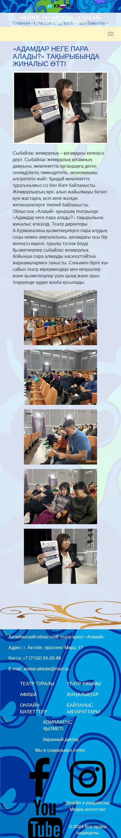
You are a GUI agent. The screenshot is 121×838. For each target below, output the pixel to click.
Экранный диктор (60, 739)
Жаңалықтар (83, 694)
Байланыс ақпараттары (83, 708)
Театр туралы (37, 683)
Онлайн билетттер (33, 708)
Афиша (28, 694)
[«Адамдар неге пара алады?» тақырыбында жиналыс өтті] (60, 107)
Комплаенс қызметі (57, 725)
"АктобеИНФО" (88, 815)
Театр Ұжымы (84, 683)
